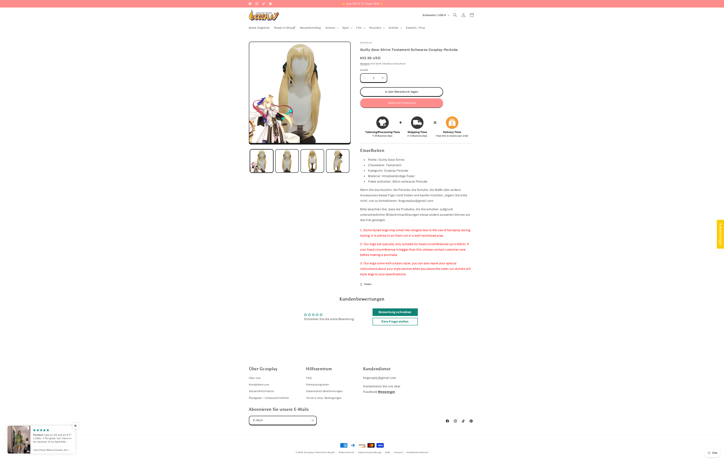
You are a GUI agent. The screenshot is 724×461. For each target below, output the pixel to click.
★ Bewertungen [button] (720, 234)
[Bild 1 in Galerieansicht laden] (261, 161)
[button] (331, 28)
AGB (387, 452)
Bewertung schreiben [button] (395, 312)
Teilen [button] (368, 284)
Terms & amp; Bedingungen (324, 398)
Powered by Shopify (325, 452)
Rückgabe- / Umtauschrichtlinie (269, 398)
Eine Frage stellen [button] (395, 321)
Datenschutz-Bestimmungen (324, 391)
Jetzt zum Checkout (402, 102)
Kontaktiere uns (259, 384)
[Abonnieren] (312, 420)
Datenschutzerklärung (369, 452)
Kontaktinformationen (417, 452)
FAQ (309, 378)
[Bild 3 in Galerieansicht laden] (312, 161)
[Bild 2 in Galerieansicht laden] (287, 161)
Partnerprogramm (317, 384)
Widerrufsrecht (346, 452)
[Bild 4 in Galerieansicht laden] (338, 161)
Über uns (255, 378)
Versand (365, 63)
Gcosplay (309, 452)
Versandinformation (261, 391)
